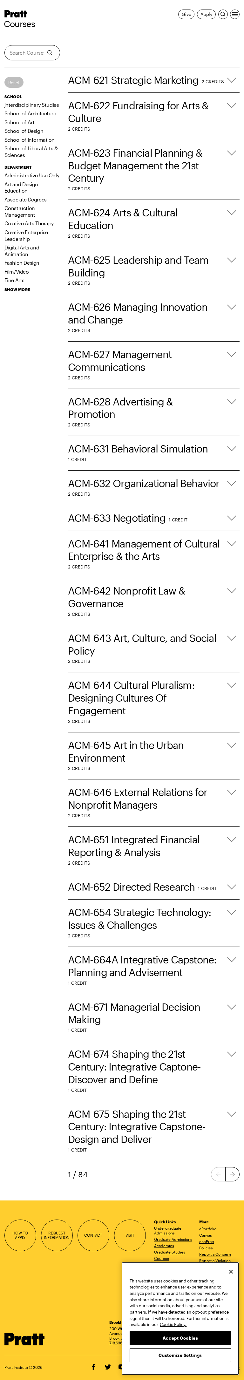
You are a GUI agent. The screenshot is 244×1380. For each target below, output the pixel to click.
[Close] (231, 1272)
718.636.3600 (121, 1343)
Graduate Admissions (173, 1239)
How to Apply (20, 1235)
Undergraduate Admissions (167, 1230)
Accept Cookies (180, 1338)
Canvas (205, 1235)
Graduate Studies (169, 1252)
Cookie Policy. (173, 1324)
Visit (129, 1235)
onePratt (206, 1241)
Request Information (57, 1235)
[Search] (223, 14)
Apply (206, 14)
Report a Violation (215, 1260)
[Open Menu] (235, 14)
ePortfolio (207, 1229)
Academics (164, 1245)
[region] (180, 1318)
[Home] (24, 1339)
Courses (19, 24)
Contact (93, 1235)
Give (186, 14)
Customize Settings (180, 1355)
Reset (14, 82)
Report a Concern (215, 1254)
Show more (17, 290)
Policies (206, 1248)
